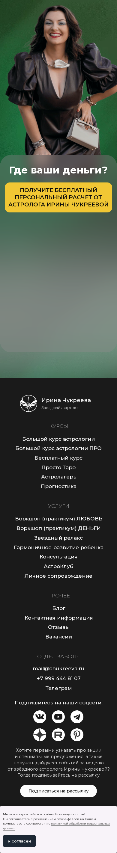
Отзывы (59, 627)
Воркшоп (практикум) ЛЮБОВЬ (58, 518)
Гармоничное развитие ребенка (59, 547)
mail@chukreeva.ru (58, 668)
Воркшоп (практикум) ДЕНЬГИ (58, 528)
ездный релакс (62, 538)
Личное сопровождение (58, 576)
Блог (58, 608)
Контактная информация (59, 618)
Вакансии (58, 636)
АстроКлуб (58, 566)
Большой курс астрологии (58, 439)
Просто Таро (58, 467)
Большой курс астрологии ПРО (58, 448)
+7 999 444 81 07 (59, 678)
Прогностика (58, 486)
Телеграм (59, 688)
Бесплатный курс (58, 458)
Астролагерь (58, 476)
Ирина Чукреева (66, 400)
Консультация (59, 556)
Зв (37, 538)
